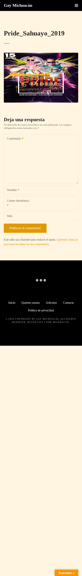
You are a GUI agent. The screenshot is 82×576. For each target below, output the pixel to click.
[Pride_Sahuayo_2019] (41, 55)
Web (9, 216)
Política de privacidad (41, 310)
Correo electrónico (16, 203)
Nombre (11, 190)
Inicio (11, 302)
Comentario (13, 139)
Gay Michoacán (18, 5)
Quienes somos (30, 302)
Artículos (51, 302)
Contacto (68, 302)
